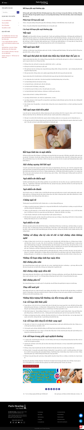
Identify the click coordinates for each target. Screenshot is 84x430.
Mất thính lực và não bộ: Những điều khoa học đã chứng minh (9, 48)
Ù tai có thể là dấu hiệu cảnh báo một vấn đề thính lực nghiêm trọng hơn (10, 43)
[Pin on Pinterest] (54, 389)
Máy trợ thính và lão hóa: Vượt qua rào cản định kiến (10, 52)
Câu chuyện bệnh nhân (61, 412)
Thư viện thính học (60, 414)
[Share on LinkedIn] (56, 389)
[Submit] (18, 12)
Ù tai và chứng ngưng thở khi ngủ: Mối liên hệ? (36, 394)
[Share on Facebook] (46, 389)
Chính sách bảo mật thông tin (62, 421)
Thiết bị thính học (41, 417)
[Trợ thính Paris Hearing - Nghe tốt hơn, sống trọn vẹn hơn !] (42, 2)
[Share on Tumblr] (59, 389)
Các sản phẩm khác (6, 20)
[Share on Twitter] (49, 389)
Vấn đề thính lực (40, 412)
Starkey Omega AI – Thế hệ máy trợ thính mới (10, 56)
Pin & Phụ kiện (5, 25)
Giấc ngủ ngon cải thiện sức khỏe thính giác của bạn (67, 394)
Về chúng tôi (40, 419)
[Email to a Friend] (51, 389)
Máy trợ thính (5, 23)
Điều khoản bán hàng (60, 419)
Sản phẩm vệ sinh (6, 27)
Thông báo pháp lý (60, 416)
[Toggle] (18, 23)
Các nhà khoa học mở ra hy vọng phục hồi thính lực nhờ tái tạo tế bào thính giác (10, 37)
